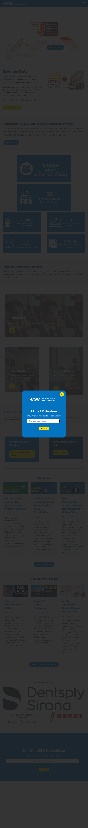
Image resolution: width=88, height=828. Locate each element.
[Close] (62, 394)
